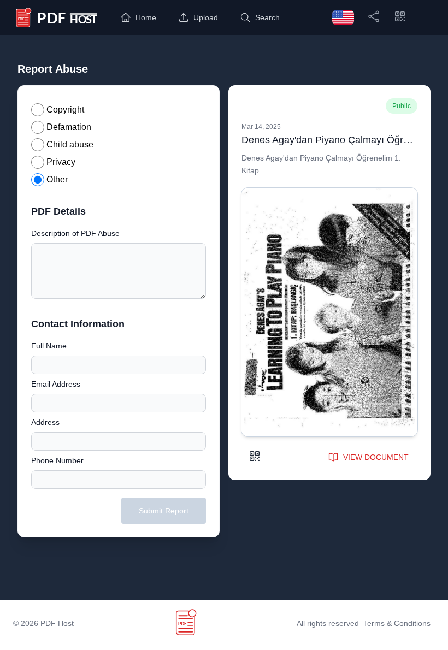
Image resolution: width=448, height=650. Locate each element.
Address (45, 422)
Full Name (49, 345)
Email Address (55, 384)
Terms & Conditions (397, 623)
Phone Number (57, 460)
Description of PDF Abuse (75, 233)
